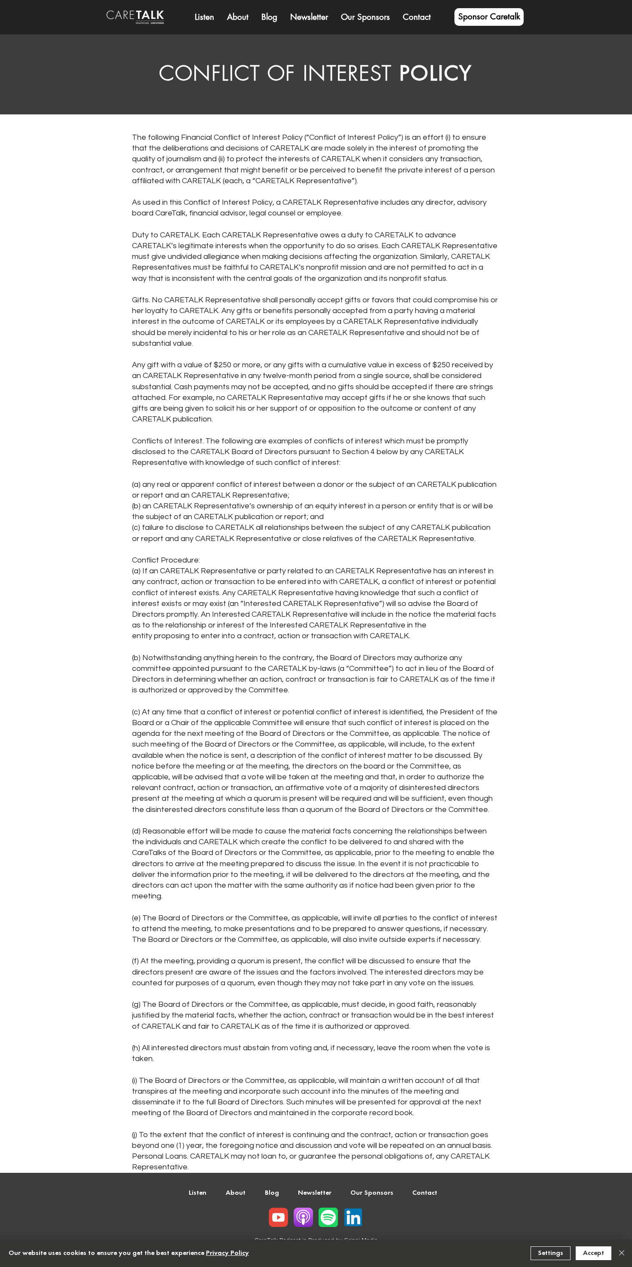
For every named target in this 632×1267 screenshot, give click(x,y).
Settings (550, 1253)
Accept (593, 1253)
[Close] (622, 1253)
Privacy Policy (227, 1253)
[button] (238, 17)
